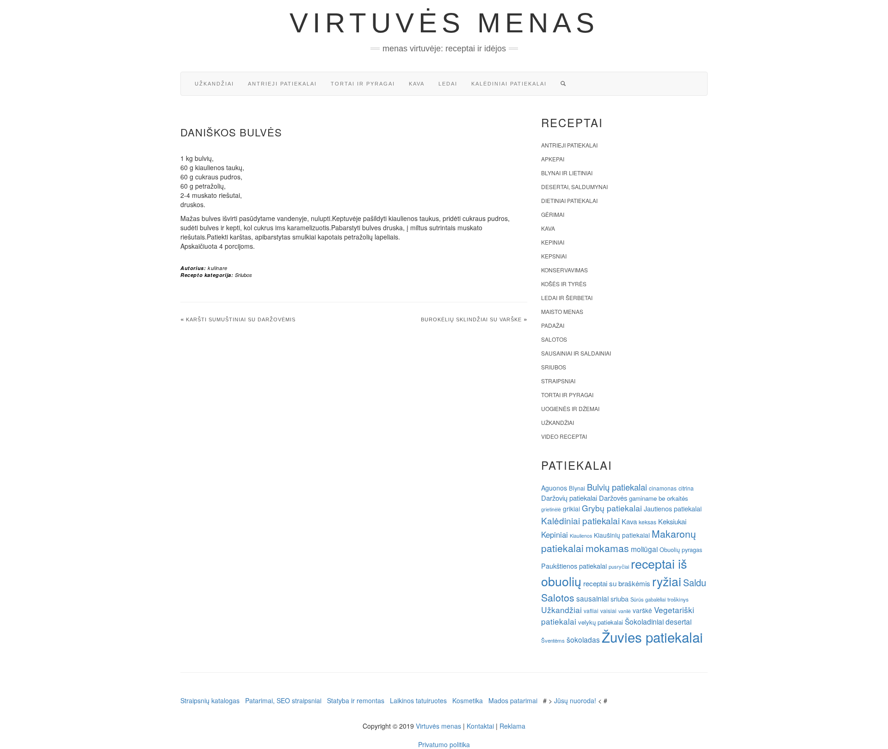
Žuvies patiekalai (652, 636)
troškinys (678, 599)
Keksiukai (672, 521)
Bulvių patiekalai (617, 487)
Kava (417, 83)
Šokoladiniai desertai (658, 621)
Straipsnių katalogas (210, 700)
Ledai (447, 83)
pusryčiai (619, 566)
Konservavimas (564, 270)
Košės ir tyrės (563, 284)
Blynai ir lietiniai (566, 173)
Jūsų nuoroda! (575, 700)
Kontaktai (480, 726)
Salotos (554, 339)
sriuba (619, 598)
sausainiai (592, 598)
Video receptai (564, 436)
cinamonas (663, 488)
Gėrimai (552, 214)
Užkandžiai (214, 83)
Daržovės (613, 498)
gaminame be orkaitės (658, 498)
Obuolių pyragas (681, 549)
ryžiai (666, 581)
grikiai (571, 508)
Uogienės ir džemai (570, 408)
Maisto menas (562, 311)
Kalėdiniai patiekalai (509, 83)
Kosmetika (467, 700)
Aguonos (554, 487)
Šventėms (553, 640)
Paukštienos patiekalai (574, 566)
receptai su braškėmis (616, 583)
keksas (647, 522)
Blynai (577, 488)
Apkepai (552, 159)
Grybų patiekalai (612, 508)
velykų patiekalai (600, 622)
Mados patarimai (512, 700)
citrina (686, 488)
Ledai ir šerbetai (566, 297)
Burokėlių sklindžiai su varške (471, 319)
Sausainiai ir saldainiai (576, 353)
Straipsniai (558, 381)
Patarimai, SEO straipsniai (283, 700)
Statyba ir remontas (355, 700)
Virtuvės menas (444, 22)
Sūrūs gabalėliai (648, 599)
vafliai (591, 610)
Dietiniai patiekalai (569, 200)
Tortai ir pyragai (363, 83)
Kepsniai (554, 256)
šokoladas (583, 639)
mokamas (607, 548)
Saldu (694, 582)
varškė (642, 610)
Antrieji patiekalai (282, 83)
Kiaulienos (581, 535)
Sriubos (243, 274)
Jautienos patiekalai (673, 508)
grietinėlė (551, 509)
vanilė (624, 611)
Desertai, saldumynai (574, 186)
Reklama (512, 726)
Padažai (552, 325)
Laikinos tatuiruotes (418, 700)
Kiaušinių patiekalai (622, 535)
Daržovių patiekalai (569, 498)
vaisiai (608, 610)
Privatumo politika (444, 744)
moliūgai (644, 549)
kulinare (218, 267)
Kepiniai (552, 242)
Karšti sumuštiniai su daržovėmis (241, 319)
